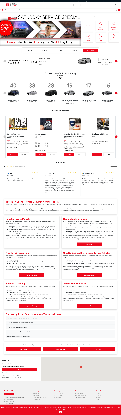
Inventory (36, 391)
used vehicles (91, 255)
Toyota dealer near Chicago (95, 235)
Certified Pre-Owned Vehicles (40, 397)
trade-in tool (84, 232)
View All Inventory (60, 75)
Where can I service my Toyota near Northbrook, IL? (21, 332)
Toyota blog (110, 232)
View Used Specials (89, 275)
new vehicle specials (85, 231)
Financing (57, 391)
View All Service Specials (103, 112)
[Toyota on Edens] (16, 4)
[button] (81, 367)
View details (105, 59)
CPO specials (110, 263)
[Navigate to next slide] (80, 30)
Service (77, 391)
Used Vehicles (36, 395)
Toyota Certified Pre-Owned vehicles (95, 263)
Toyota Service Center (80, 397)
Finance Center (57, 397)
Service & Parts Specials (80, 395)
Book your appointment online (84, 290)
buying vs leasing (28, 294)
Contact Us (89, 244)
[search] (117, 5)
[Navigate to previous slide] (1, 30)
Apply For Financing (58, 393)
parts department (86, 294)
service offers (82, 292)
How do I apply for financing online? (17, 327)
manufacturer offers (39, 261)
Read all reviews (114, 166)
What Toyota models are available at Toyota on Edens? (22, 318)
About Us (99, 391)
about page (98, 232)
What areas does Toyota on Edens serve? (19, 336)
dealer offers (94, 231)
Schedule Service (112, 112)
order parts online (97, 294)
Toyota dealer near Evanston (78, 237)
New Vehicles (36, 393)
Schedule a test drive (19, 263)
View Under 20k (36, 399)
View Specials (23, 349)
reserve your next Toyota (41, 294)
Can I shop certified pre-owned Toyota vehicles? (20, 322)
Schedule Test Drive (32, 275)
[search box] (101, 16)
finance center (12, 286)
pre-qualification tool (28, 292)
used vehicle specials (83, 261)
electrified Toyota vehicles (15, 231)
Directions (98, 397)
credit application (31, 290)
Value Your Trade (60, 349)
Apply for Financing (32, 305)
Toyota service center (71, 286)
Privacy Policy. (60, 409)
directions (101, 237)
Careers (97, 399)
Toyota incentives (108, 231)
